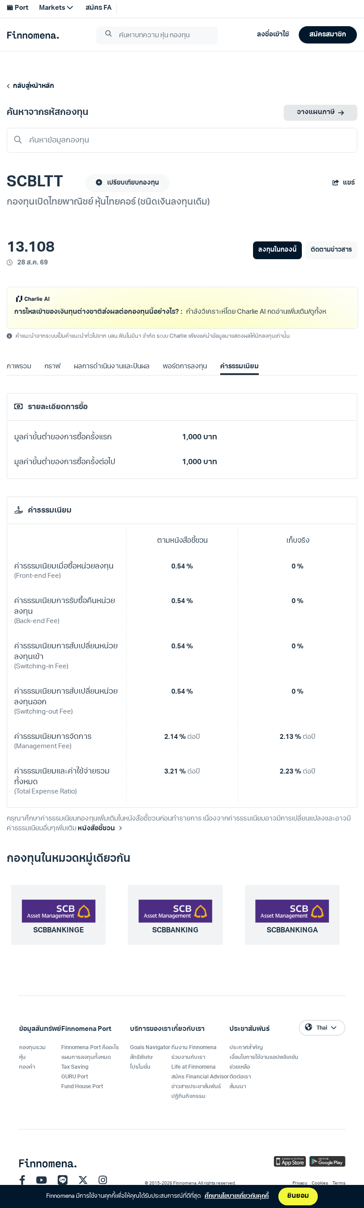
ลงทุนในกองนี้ (277, 250)
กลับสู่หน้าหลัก (32, 86)
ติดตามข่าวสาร (331, 250)
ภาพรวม (19, 378)
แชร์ (349, 183)
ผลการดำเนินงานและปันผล (111, 378)
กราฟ (52, 378)
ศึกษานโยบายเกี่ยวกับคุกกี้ (237, 1196)
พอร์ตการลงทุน (185, 378)
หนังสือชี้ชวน (96, 840)
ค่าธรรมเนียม (239, 378)
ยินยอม (298, 1196)
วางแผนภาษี (316, 112)
